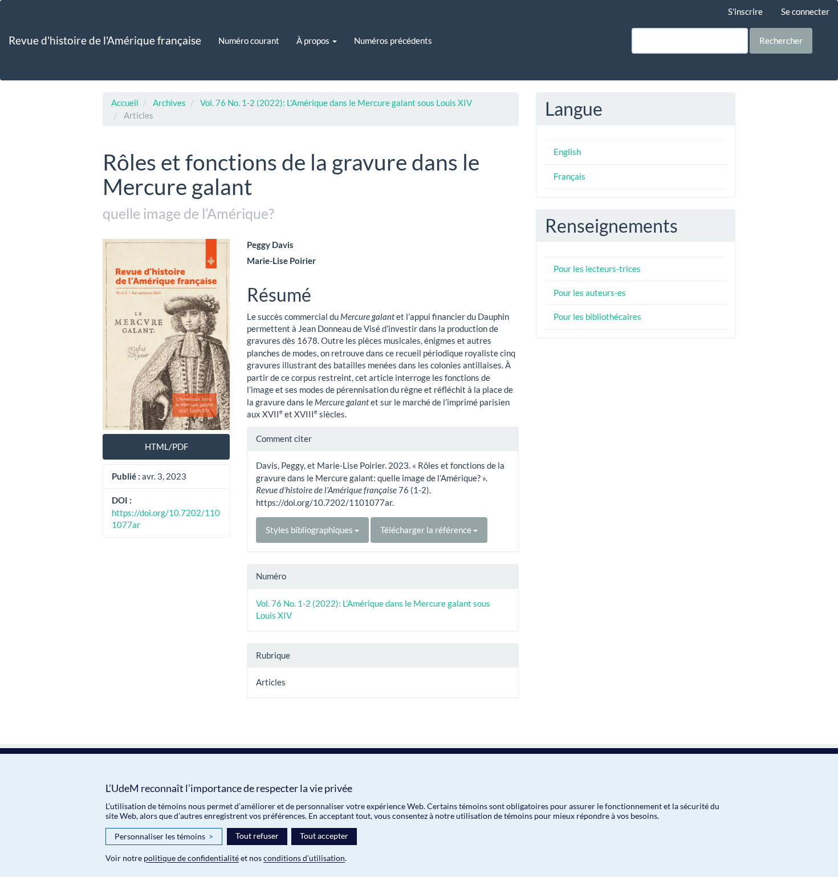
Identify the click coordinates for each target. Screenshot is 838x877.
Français (569, 176)
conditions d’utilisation (304, 858)
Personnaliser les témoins (164, 836)
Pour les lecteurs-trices (597, 268)
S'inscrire (745, 11)
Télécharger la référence (426, 530)
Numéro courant (248, 40)
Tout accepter (324, 836)
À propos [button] (313, 40)
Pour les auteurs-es (590, 292)
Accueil (125, 103)
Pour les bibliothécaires (597, 316)
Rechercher (781, 40)
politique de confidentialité (191, 858)
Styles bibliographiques (310, 530)
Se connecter (805, 11)
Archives (169, 103)
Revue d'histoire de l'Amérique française (105, 40)
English (567, 152)
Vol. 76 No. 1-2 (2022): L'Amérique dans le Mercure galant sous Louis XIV (336, 103)
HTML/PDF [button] (166, 446)
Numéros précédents (393, 40)
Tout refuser (257, 836)
